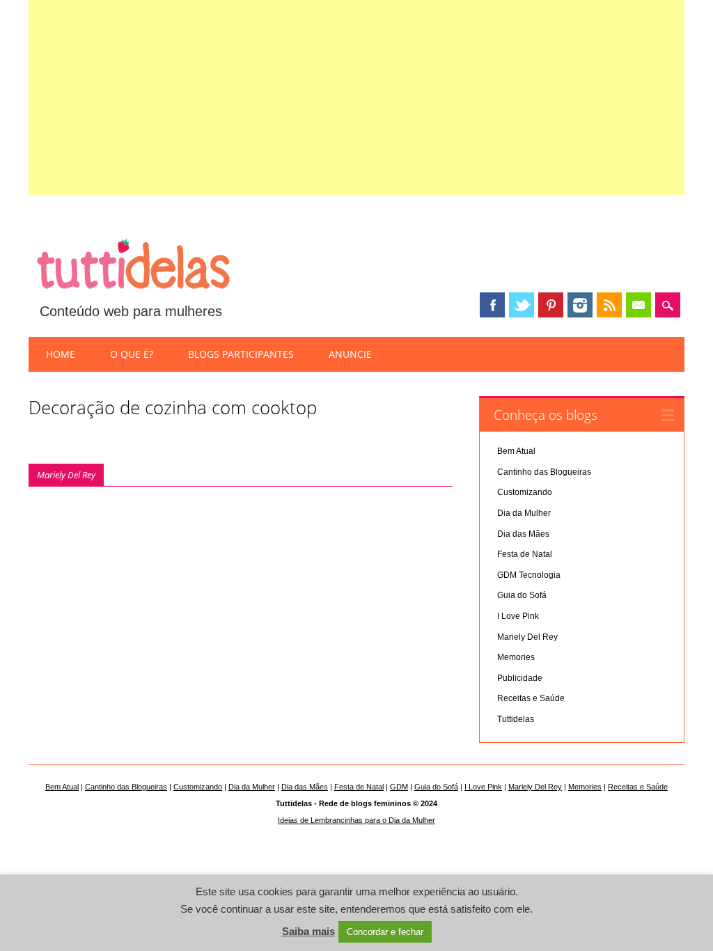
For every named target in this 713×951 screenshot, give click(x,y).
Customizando (524, 492)
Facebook (492, 304)
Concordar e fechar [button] (385, 932)
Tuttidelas (515, 719)
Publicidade (519, 678)
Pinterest (550, 304)
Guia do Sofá (522, 595)
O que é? (131, 354)
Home (60, 354)
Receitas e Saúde (531, 698)
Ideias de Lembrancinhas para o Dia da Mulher (356, 820)
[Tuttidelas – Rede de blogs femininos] (133, 294)
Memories (516, 657)
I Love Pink (518, 616)
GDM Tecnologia (529, 575)
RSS (609, 304)
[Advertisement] (356, 97)
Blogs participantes (241, 354)
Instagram (580, 304)
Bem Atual (516, 451)
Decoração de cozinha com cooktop (173, 407)
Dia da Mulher (524, 513)
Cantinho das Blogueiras (544, 472)
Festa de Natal (524, 554)
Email (638, 304)
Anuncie (350, 354)
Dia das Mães (523, 534)
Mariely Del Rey (66, 475)
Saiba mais (308, 931)
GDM (399, 787)
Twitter (521, 304)
